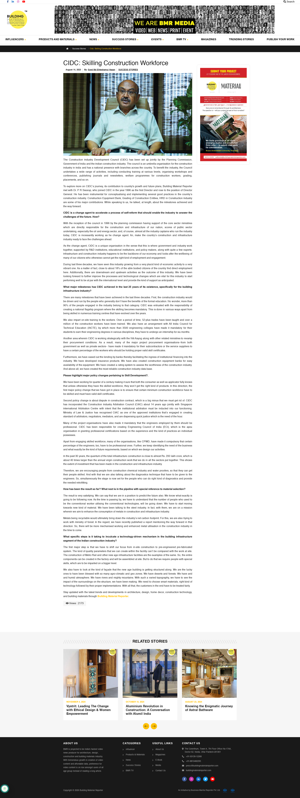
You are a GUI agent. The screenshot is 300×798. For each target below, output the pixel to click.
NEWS (93, 39)
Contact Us (160, 771)
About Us (159, 749)
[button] (154, 726)
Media (158, 765)
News (128, 760)
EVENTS (156, 39)
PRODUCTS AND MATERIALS (57, 39)
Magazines (160, 755)
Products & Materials (135, 755)
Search (290, 2)
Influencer (130, 749)
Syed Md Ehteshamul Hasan (101, 70)
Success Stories (79, 49)
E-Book (158, 760)
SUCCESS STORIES (124, 39)
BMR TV (181, 39)
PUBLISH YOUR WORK (281, 39)
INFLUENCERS (14, 39)
